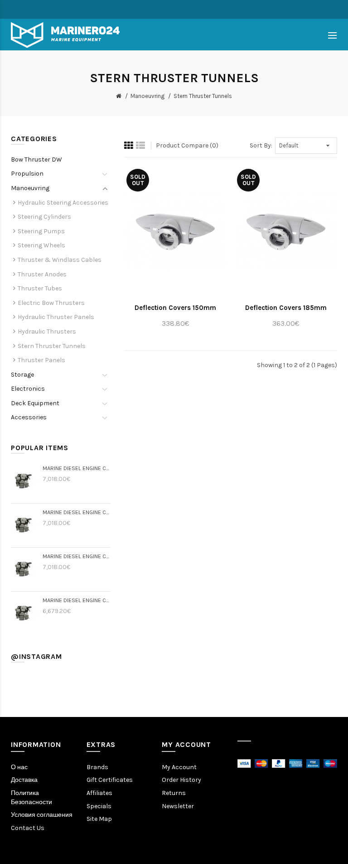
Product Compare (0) (187, 145)
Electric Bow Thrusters (51, 303)
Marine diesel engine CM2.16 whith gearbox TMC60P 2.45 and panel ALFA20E (77, 512)
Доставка (24, 780)
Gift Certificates (110, 780)
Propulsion (27, 173)
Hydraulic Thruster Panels (56, 317)
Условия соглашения (41, 815)
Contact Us (27, 828)
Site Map (99, 819)
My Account (179, 767)
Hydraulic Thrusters (47, 331)
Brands (97, 767)
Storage (22, 374)
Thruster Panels (41, 360)
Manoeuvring (147, 96)
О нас (19, 767)
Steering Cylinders (44, 217)
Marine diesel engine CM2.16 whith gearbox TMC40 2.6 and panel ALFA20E (77, 600)
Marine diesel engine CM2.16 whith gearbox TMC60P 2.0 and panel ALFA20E (77, 556)
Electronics (28, 389)
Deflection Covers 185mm (286, 308)
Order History (181, 780)
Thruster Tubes (40, 288)
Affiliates (99, 793)
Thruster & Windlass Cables (60, 260)
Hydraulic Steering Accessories (63, 202)
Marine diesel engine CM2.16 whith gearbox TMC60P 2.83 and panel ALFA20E (77, 468)
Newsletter (178, 806)
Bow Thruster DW (36, 159)
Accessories (29, 417)
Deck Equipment (35, 403)
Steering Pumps (41, 231)
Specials (99, 806)
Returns (174, 793)
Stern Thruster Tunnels (203, 96)
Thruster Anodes (42, 274)
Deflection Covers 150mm (175, 308)
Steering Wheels (41, 245)
